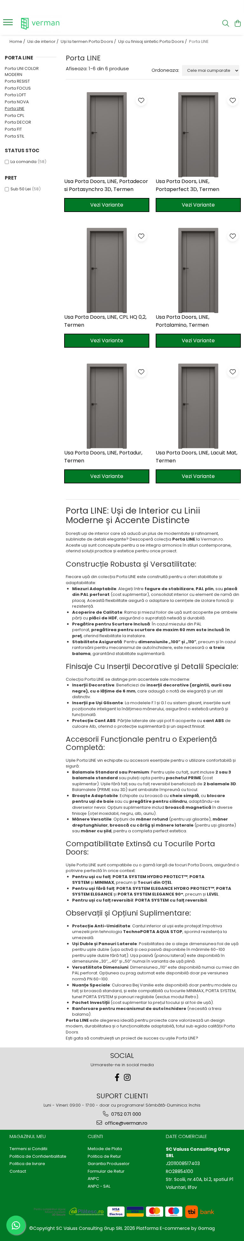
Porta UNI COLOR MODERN (22, 71)
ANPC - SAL (99, 1186)
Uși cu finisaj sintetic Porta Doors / (153, 41)
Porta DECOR (18, 122)
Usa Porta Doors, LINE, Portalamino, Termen (182, 321)
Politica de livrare (27, 1164)
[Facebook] (117, 1077)
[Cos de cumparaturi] (237, 24)
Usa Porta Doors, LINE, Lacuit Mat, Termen (196, 456)
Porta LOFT (15, 95)
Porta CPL (14, 116)
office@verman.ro (125, 1123)
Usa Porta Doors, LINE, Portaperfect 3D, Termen (187, 185)
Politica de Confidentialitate (38, 1156)
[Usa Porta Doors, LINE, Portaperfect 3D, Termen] (198, 134)
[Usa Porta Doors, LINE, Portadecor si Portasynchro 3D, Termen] (106, 134)
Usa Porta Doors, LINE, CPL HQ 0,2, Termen (105, 321)
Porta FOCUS (18, 88)
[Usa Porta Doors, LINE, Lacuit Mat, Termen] (198, 406)
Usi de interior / (43, 41)
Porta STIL (14, 136)
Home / (18, 41)
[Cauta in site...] (225, 24)
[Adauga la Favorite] (141, 100)
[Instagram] (127, 1077)
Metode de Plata (105, 1149)
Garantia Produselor (109, 1164)
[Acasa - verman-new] (42, 23)
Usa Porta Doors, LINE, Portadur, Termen (103, 456)
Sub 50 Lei (20, 189)
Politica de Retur (104, 1156)
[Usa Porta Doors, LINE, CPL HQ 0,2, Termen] (106, 270)
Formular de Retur (106, 1171)
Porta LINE (14, 109)
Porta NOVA (17, 102)
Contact (18, 1171)
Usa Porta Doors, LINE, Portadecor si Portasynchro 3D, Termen (106, 185)
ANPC (93, 1179)
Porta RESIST (17, 81)
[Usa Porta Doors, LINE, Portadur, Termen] (106, 406)
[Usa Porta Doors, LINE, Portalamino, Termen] (198, 270)
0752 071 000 (125, 1114)
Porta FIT (13, 129)
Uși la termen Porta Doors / (89, 41)
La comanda (23, 162)
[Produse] (8, 24)
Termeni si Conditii (28, 1149)
